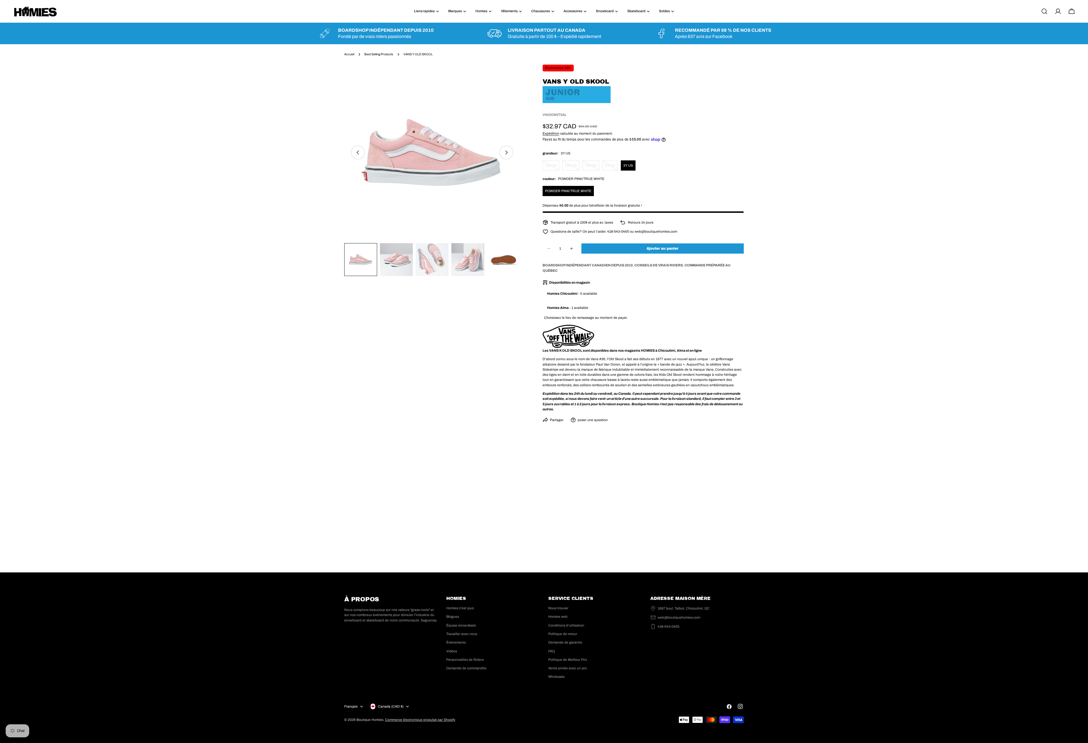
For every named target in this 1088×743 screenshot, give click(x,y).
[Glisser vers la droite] (506, 152)
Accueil (349, 54)
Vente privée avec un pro (567, 668)
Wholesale (556, 677)
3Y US (628, 165)
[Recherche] (1044, 11)
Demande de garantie (565, 642)
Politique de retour (562, 634)
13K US (592, 167)
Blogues (452, 617)
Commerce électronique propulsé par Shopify (420, 720)
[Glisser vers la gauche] (358, 152)
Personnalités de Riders (465, 660)
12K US (572, 167)
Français (351, 706)
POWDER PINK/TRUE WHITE (568, 191)
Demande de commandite (466, 668)
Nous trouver (558, 608)
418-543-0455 (668, 627)
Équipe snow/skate (461, 625)
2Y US (611, 167)
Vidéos (451, 651)
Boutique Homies (369, 720)
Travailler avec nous (461, 634)
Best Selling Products (378, 54)
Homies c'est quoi (460, 608)
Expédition (551, 133)
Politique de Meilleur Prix (567, 660)
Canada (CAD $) (390, 706)
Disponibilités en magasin (569, 283)
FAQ (551, 651)
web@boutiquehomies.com (679, 617)
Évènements (456, 642)
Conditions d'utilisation (566, 625)
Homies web (558, 617)
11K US (552, 167)
